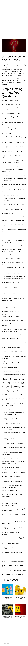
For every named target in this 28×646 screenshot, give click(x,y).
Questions (8, 630)
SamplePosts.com (6, 3)
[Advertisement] (14, 25)
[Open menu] (25, 3)
